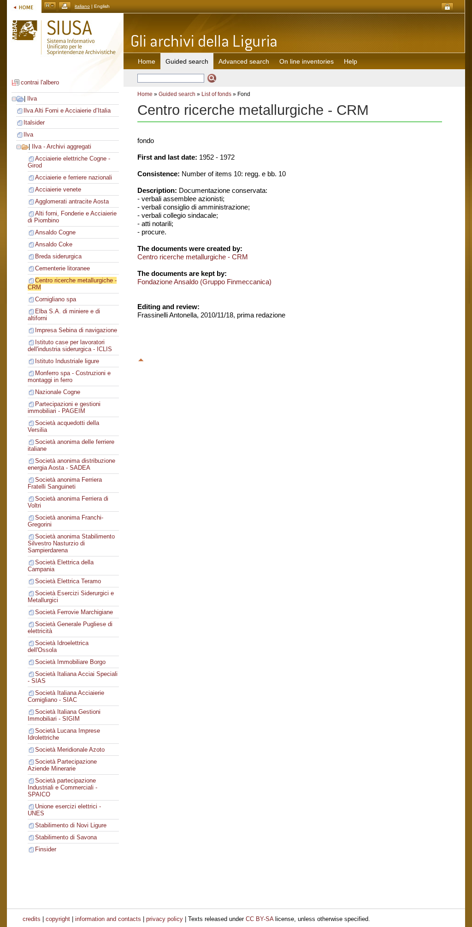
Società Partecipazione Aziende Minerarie (62, 765)
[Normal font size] (50, 6)
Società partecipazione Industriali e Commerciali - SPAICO (62, 787)
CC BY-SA (259, 918)
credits (32, 918)
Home (146, 61)
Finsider (45, 849)
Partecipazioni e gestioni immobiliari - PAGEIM (64, 407)
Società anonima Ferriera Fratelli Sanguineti (65, 483)
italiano (82, 6)
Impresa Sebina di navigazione (76, 330)
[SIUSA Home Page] (24, 6)
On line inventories (306, 61)
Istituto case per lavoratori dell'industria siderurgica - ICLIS (70, 346)
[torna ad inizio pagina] (141, 358)
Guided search (177, 94)
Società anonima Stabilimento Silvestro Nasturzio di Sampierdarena (71, 543)
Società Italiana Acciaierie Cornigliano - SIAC (66, 696)
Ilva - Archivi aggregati (61, 146)
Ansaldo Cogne (55, 232)
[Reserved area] (447, 7)
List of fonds (216, 94)
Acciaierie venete (58, 189)
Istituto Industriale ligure (67, 361)
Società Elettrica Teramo (68, 581)
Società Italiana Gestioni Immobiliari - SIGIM (64, 715)
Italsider (34, 122)
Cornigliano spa (55, 299)
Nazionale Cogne (57, 392)
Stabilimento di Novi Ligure (70, 825)
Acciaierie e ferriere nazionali (73, 177)
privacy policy (164, 918)
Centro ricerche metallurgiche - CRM (192, 257)
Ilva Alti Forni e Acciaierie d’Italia (67, 110)
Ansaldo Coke (53, 244)
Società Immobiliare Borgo (70, 661)
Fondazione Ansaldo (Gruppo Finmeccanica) (204, 282)
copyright (58, 918)
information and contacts (108, 918)
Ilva (32, 98)
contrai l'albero (40, 82)
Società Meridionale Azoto (70, 749)
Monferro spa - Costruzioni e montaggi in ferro (69, 376)
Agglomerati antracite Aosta (72, 201)
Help (350, 61)
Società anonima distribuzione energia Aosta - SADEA (71, 464)
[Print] (65, 6)
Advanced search (243, 61)
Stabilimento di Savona (66, 837)
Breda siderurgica (58, 256)
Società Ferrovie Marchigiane (74, 612)
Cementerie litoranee (62, 268)
